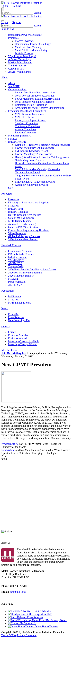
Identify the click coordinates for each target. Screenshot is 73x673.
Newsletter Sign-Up (19, 320)
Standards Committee (26, 123)
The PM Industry (17, 65)
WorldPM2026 (16, 260)
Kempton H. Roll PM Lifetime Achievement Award (42, 144)
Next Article (7, 450)
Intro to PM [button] (7, 29)
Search (37, 12)
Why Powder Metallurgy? (22, 56)
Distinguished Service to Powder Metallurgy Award (42, 157)
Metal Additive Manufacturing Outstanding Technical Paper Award (38, 171)
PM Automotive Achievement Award (35, 181)
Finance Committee (25, 132)
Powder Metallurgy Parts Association (35, 92)
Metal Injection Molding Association (34, 101)
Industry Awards (17, 141)
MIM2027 (13, 278)
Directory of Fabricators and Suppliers (28, 202)
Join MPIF (14, 86)
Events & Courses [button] (11, 245)
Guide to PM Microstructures (23, 227)
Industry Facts (15, 208)
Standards (13, 205)
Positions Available (18, 335)
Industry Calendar (17, 257)
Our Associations (17, 89)
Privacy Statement (26, 635)
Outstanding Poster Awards (29, 160)
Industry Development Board (30, 120)
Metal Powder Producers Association (34, 95)
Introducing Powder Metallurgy (25, 34)
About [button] (4, 77)
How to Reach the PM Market (24, 214)
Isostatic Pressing (24, 53)
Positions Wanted (17, 338)
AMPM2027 (15, 284)
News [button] (4, 308)
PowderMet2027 (17, 281)
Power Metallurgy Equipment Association (37, 98)
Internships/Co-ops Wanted (22, 344)
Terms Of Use (8, 635)
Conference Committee (27, 126)
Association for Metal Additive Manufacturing (39, 107)
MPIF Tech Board (24, 117)
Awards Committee (25, 129)
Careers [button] (5, 326)
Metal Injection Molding (28, 47)
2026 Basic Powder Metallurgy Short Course (32, 269)
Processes (13, 37)
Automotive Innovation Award (31, 184)
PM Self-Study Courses (20, 254)
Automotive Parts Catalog (22, 224)
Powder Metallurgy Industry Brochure (28, 230)
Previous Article (10, 443)
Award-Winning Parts (19, 71)
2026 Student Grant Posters (23, 239)
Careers (12, 332)
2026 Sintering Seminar (20, 275)
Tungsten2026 (15, 266)
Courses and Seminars (20, 251)
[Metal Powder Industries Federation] (21, 2)
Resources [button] (6, 193)
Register (16, 5)
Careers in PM (16, 68)
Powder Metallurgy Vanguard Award (34, 147)
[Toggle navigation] (2, 20)
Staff (10, 187)
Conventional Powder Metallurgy (33, 44)
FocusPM (13, 314)
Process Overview (24, 40)
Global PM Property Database (24, 236)
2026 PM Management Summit (25, 272)
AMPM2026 (15, 263)
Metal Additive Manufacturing (31, 50)
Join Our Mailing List (13, 353)
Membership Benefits (19, 135)
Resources (13, 199)
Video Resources (17, 233)
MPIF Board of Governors (29, 114)
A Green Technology (19, 59)
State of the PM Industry (21, 217)
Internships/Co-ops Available (23, 341)
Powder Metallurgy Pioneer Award (33, 154)
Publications (14, 296)
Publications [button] (7, 290)
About (11, 83)
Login (4, 5)
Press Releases (16, 317)
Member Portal (9, 350)
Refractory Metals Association (31, 104)
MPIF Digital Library (19, 220)
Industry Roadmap (18, 211)
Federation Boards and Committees (27, 110)
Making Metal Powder (20, 62)
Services (12, 138)
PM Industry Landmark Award (31, 150)
